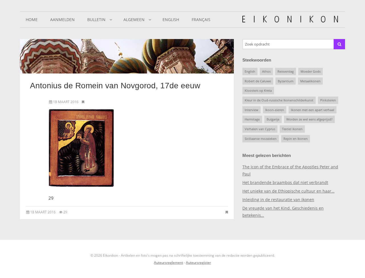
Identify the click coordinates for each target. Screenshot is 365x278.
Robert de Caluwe (258, 81)
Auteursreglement (168, 262)
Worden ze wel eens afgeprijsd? (309, 119)
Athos (266, 71)
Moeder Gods (311, 71)
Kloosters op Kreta (258, 90)
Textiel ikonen (292, 129)
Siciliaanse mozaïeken (261, 138)
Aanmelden (62, 19)
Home (32, 19)
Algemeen (134, 19)
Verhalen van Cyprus (260, 129)
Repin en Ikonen (295, 138)
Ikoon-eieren (274, 110)
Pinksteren (328, 100)
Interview (251, 110)
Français (201, 19)
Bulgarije (273, 119)
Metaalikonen (310, 81)
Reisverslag (285, 71)
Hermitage (252, 119)
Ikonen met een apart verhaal (312, 110)
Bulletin (96, 19)
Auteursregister (198, 262)
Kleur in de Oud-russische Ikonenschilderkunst (279, 100)
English (171, 19)
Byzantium (285, 81)
